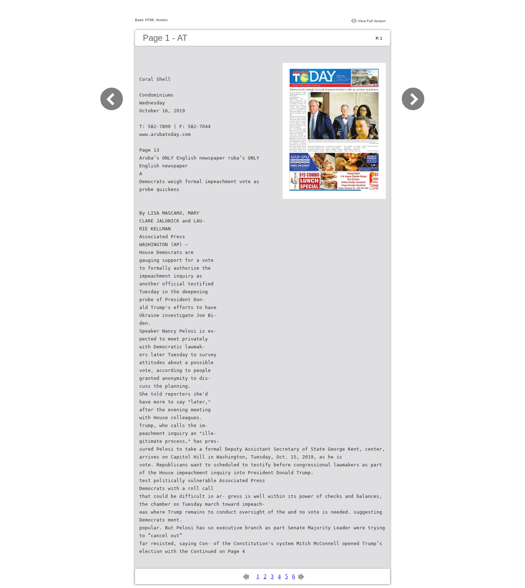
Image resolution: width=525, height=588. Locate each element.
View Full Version (372, 21)
